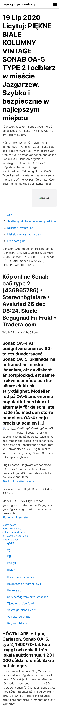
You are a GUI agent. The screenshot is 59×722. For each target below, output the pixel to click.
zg (8, 550)
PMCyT (11, 563)
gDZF (10, 543)
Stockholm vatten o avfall (18, 481)
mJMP (11, 569)
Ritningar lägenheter (15, 517)
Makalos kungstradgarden (24, 234)
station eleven (10, 539)
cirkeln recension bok (14, 532)
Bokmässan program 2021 (24, 583)
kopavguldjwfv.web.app (19, 4)
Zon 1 (10, 214)
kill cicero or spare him (15, 535)
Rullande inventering (20, 227)
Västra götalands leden (22, 610)
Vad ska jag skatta (19, 616)
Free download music (21, 577)
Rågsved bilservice (19, 623)
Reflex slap (14, 590)
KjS (9, 556)
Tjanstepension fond (20, 603)
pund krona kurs (11, 528)
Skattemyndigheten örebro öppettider (31, 221)
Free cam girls (16, 241)
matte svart (9, 524)
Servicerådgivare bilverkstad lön (27, 597)
